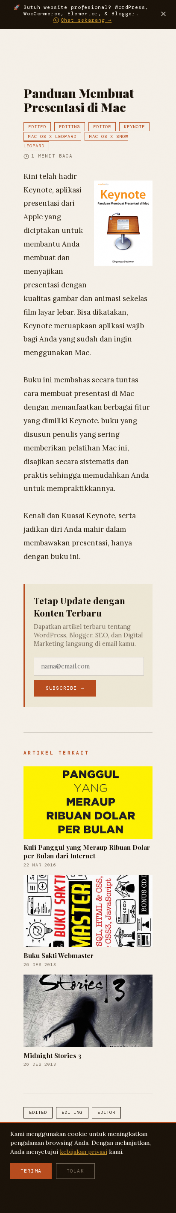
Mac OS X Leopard (52, 136)
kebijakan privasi (83, 1152)
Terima (31, 1171)
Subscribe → (65, 688)
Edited (37, 126)
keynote (134, 126)
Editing (69, 126)
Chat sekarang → (86, 20)
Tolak (75, 1171)
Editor (102, 126)
